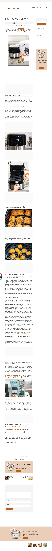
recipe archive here (17, 305)
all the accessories (12, 431)
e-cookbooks (22, 29)
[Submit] (46, 7)
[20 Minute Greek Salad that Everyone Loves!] (45, 545)
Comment (8, 491)
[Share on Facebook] (1, 275)
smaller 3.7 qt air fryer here (16, 429)
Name (7, 500)
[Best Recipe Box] (12, 9)
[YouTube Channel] (37, 7)
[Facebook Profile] (33, 7)
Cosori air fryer (21, 28)
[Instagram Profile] (32, 7)
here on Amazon (15, 426)
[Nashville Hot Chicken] (40, 545)
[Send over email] (1, 279)
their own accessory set (19, 332)
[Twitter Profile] (36, 7)
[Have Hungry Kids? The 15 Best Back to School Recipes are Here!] (35, 545)
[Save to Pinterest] (1, 274)
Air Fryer (17, 459)
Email (7, 504)
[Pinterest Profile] (34, 7)
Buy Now (18, 470)
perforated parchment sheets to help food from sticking (15, 375)
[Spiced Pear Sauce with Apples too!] (30, 545)
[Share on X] (1, 277)
